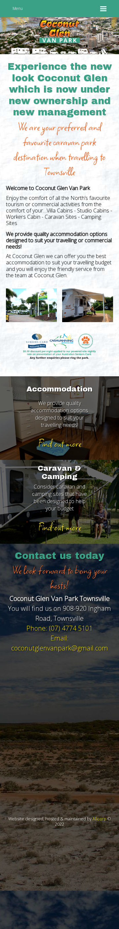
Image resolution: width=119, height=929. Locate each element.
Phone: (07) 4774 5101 (59, 628)
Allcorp (99, 819)
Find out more (59, 443)
